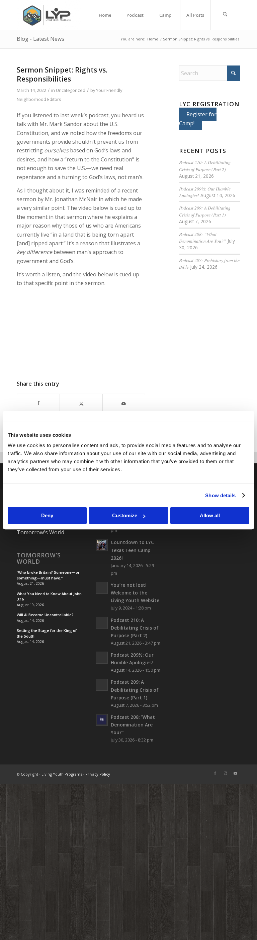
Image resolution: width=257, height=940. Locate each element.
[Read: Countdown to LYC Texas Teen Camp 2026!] (102, 545)
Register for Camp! (198, 119)
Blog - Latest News (40, 38)
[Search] (225, 15)
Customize (124, 515)
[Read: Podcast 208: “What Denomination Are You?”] (102, 720)
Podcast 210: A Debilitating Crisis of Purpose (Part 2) (205, 165)
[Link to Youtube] (235, 773)
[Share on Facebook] (38, 403)
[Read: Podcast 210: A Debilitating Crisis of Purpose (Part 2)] (102, 623)
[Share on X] (81, 403)
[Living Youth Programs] (49, 15)
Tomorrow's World (40, 532)
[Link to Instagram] (225, 773)
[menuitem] (105, 15)
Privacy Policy (97, 774)
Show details (220, 495)
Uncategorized (70, 90)
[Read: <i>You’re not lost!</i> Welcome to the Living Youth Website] (102, 588)
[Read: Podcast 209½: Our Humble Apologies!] (102, 658)
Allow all (210, 515)
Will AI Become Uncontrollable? (45, 614)
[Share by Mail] (124, 403)
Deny (47, 515)
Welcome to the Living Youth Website (135, 592)
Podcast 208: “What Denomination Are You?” (202, 237)
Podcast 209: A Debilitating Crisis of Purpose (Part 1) (205, 211)
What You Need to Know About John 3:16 (49, 596)
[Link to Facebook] (215, 773)
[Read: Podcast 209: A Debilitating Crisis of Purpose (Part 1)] (102, 685)
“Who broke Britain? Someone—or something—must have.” (48, 575)
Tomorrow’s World (39, 558)
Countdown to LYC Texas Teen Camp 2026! (132, 550)
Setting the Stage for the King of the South (47, 633)
